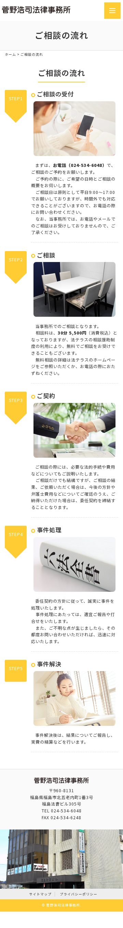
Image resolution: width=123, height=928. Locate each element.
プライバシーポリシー (78, 894)
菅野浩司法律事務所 (63, 905)
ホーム (10, 54)
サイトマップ (40, 894)
